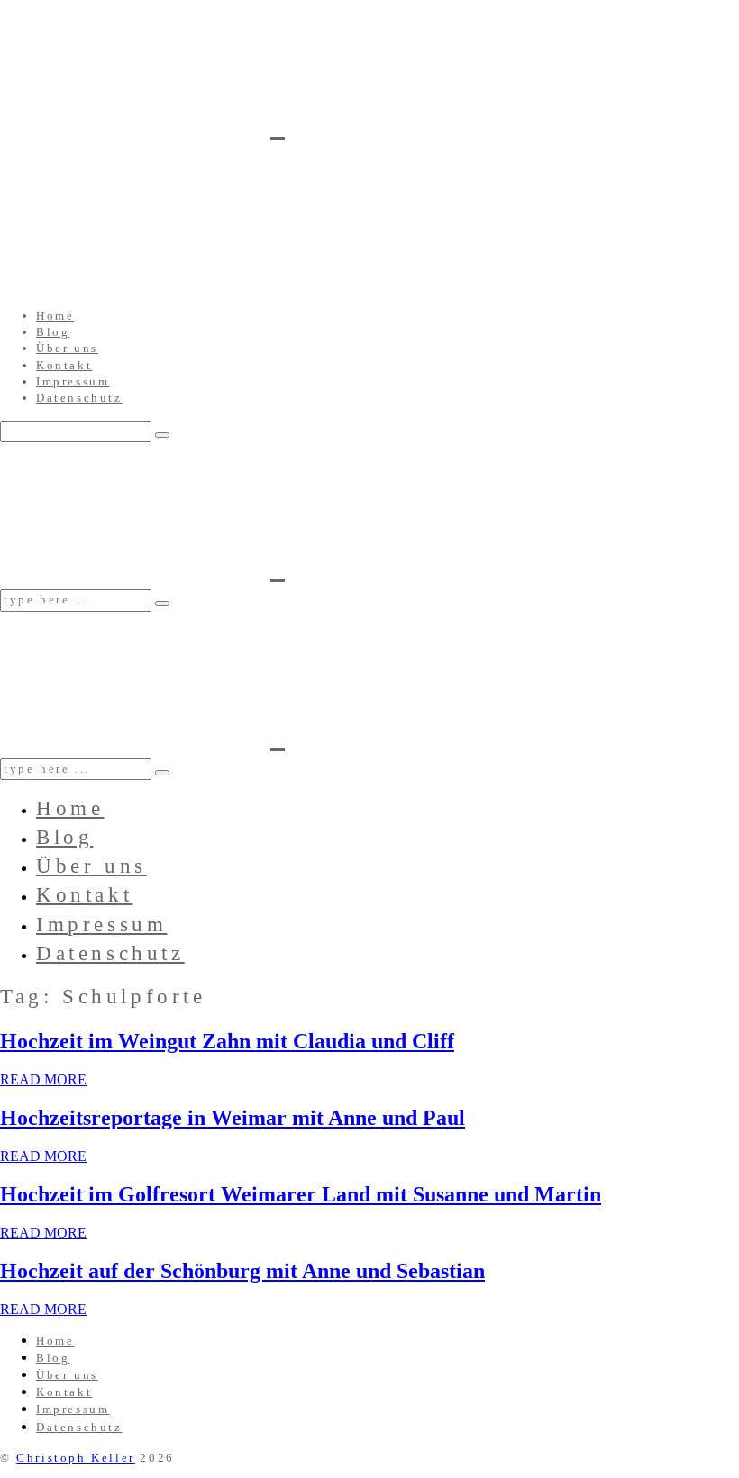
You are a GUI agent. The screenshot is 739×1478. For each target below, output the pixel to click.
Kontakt (64, 365)
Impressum (72, 381)
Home (55, 315)
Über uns (67, 348)
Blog (52, 332)
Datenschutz (79, 397)
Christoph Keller (75, 1457)
